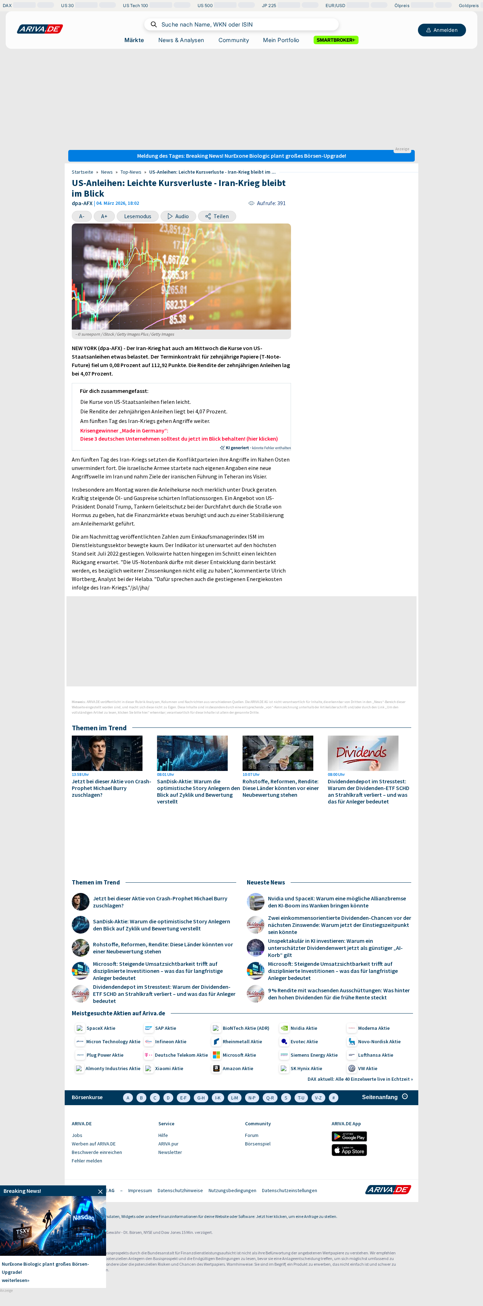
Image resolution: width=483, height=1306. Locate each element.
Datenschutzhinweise (180, 1190)
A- (82, 216)
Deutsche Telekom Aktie (181, 1055)
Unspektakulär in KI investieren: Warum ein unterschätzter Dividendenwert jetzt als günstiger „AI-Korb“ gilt (335, 947)
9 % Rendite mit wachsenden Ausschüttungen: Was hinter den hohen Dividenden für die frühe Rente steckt (339, 994)
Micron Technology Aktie (113, 1041)
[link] (53, 1190)
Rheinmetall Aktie (242, 1041)
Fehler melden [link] (87, 1160)
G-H (201, 1098)
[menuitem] (111, 1135)
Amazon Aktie (238, 1068)
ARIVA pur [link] (168, 1143)
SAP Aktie (165, 1028)
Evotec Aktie (304, 1041)
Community (234, 39)
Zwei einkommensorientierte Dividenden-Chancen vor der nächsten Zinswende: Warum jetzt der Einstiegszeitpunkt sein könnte (339, 924)
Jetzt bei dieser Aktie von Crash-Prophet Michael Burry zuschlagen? (111, 788)
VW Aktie (367, 1068)
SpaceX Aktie (101, 1028)
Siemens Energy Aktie (314, 1055)
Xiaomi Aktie (169, 1068)
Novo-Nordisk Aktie (379, 1041)
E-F (183, 1098)
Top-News (131, 172)
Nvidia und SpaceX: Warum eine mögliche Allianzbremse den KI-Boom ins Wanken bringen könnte (337, 902)
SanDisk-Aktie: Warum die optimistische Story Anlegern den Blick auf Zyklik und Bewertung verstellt (198, 791)
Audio (182, 216)
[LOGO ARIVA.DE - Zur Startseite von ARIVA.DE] (40, 29)
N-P (252, 1098)
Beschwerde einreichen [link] (97, 1152)
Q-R (270, 1098)
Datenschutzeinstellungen (289, 1190)
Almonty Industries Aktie (113, 1068)
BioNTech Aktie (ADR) (246, 1028)
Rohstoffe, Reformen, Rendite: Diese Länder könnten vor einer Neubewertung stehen (281, 788)
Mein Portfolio (281, 39)
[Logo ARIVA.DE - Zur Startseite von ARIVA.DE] (388, 1190)
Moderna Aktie (374, 1028)
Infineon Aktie (170, 1041)
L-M (234, 1098)
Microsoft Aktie (239, 1055)
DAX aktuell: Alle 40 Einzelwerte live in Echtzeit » (360, 1079)
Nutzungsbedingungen (232, 1190)
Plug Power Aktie (105, 1055)
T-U (301, 1098)
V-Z (318, 1098)
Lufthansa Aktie (375, 1055)
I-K (218, 1098)
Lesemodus (137, 216)
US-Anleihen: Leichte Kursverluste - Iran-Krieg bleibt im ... (212, 172)
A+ (104, 216)
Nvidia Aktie (304, 1028)
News (107, 172)
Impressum (140, 1190)
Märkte (134, 39)
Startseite (82, 172)
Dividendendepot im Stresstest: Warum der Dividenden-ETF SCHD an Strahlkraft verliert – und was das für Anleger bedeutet (368, 791)
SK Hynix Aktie (306, 1068)
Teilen (221, 216)
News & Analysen (181, 39)
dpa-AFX (82, 203)
